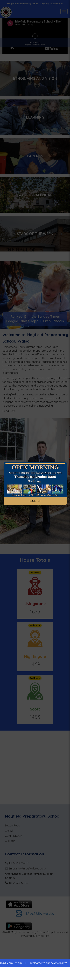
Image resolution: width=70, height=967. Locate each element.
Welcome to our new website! (34, 963)
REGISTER (35, 501)
